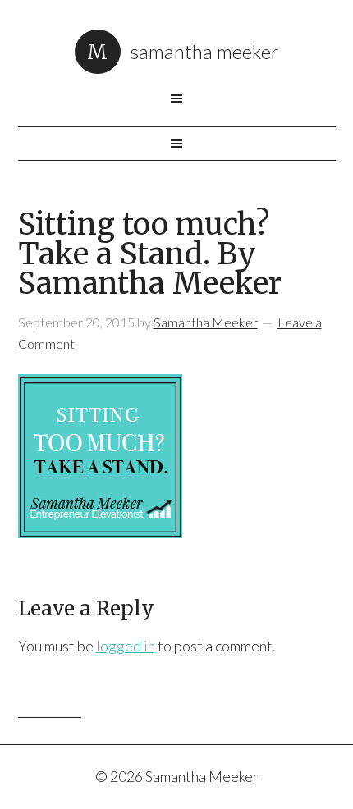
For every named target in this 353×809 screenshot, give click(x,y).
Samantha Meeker (205, 51)
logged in (125, 646)
